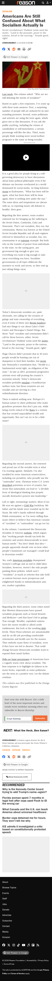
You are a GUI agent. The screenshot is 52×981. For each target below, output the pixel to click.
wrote (5, 191)
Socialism (7, 11)
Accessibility (31, 960)
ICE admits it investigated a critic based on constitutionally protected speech (24, 829)
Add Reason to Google (17, 56)
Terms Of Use (9, 964)
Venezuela (26, 750)
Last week (7, 94)
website (28, 532)
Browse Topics (9, 887)
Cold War (29, 505)
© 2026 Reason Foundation (13, 960)
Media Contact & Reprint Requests (17, 770)
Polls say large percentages (15, 659)
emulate (26, 382)
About (5, 882)
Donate (5, 909)
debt (43, 628)
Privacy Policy (43, 960)
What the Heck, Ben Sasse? (26, 730)
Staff (4, 898)
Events (5, 893)
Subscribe (40, 718)
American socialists (22, 560)
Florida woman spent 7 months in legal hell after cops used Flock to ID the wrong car (24, 800)
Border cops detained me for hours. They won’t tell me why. (24, 819)
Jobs (4, 904)
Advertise (6, 915)
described (7, 485)
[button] (49, 2)
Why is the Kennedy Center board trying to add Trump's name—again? (24, 790)
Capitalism (16, 750)
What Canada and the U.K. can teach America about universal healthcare (25, 810)
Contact (6, 926)
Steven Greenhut (9, 43)
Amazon (6, 937)
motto (45, 340)
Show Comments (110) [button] (18, 777)
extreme (25, 240)
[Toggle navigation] (3, 3)
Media (5, 931)
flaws (32, 410)
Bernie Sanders (37, 322)
